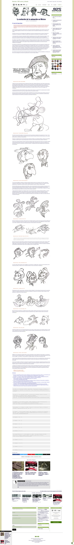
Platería (39, 520)
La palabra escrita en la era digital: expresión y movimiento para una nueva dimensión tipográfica (57, 51)
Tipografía (47, 520)
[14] (15, 312)
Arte (42, 511)
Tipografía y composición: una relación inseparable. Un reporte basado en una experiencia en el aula (57, 46)
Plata (47, 519)
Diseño (39, 514)
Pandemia (39, 519)
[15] (24, 331)
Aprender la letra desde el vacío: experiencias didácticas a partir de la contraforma (57, 42)
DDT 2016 (45, 513)
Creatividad (41, 513)
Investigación (36, 456)
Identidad (41, 517)
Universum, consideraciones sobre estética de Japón (30, 473)
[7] (16, 144)
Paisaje (48, 518)
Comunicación (46, 512)
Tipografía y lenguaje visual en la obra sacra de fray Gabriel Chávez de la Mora (57, 29)
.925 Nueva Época (40, 509)
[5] (13, 411)
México (40, 456)
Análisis (45, 509)
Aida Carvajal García (24, 501)
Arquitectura (39, 511)
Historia (32, 456)
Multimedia (40, 518)
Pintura (46, 519)
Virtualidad (42, 521)
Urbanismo (39, 521)
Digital (48, 513)
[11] (23, 239)
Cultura (43, 513)
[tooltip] (58, 4)
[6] (46, 139)
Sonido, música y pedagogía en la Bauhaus (47, 498)
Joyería (48, 517)
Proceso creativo (41, 520)
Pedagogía (41, 519)
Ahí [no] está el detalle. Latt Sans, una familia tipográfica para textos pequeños (57, 24)
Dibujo (46, 513)
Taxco (43, 520)
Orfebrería (46, 518)
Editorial (44, 514)
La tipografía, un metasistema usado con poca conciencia (57, 21)
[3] (15, 88)
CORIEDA (38, 513)
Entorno (46, 514)
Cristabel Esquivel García (15, 500)
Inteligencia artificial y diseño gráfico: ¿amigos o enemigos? (43, 474)
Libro (38, 518)
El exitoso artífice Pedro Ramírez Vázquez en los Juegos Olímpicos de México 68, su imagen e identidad (36, 499)
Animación (23, 456)
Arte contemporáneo (46, 511)
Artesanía (39, 512)
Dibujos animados (27, 456)
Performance (44, 519)
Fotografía (45, 515)
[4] (35, 94)
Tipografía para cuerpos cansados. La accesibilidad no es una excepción (57, 38)
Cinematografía (42, 512)
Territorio (45, 520)
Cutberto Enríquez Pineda (56, 504)
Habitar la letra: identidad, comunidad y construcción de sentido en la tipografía (57, 33)
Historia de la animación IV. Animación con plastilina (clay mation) (16, 498)
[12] (41, 265)
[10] (40, 222)
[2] (13, 394)
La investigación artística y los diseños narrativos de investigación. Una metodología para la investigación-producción (17, 475)
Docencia (41, 514)
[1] (20, 42)
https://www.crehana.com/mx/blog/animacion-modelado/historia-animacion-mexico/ (32, 375)
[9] (18, 194)
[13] (26, 292)
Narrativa (43, 518)
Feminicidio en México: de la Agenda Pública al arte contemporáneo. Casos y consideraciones (26, 499)
